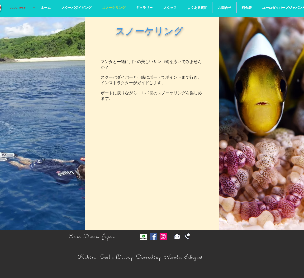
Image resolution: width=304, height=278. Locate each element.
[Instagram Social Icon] (163, 236)
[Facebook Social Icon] (153, 236)
